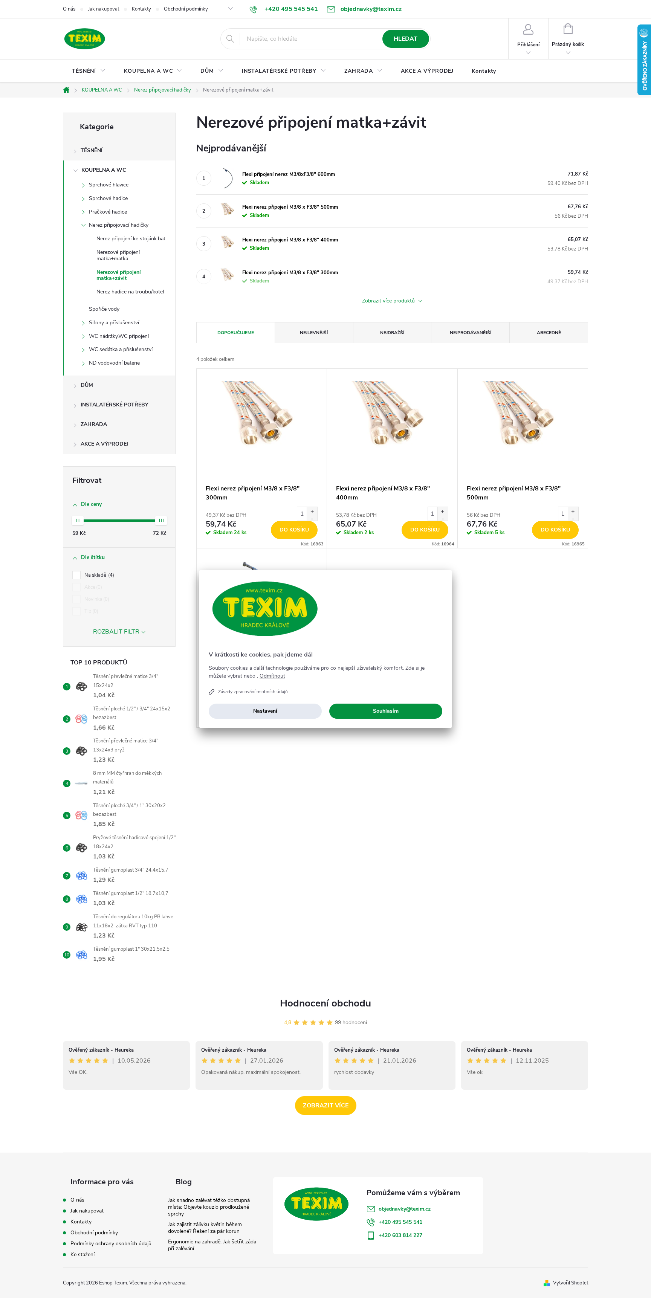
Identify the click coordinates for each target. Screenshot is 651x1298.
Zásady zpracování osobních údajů (253, 692)
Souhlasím (386, 711)
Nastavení (265, 711)
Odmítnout (272, 676)
